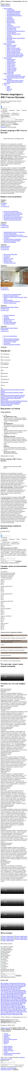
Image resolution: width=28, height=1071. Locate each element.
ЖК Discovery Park (18, 1014)
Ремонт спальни (11, 46)
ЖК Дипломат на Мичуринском (9, 983)
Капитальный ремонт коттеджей (15, 77)
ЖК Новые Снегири (21, 1008)
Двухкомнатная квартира (13, 12)
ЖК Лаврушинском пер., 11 (10, 989)
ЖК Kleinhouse (22, 998)
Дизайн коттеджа (11, 62)
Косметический (11, 22)
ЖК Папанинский (16, 994)
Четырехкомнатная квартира (14, 15)
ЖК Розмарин (14, 986)
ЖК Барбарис (22, 986)
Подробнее (3, 222)
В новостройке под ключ (13, 26)
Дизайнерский (11, 10)
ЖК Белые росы (16, 1004)
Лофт (2, 370)
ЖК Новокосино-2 (18, 1010)
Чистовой (9, 39)
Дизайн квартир (11, 59)
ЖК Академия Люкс (12, 1006)
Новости (6, 1036)
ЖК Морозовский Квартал (17, 991)
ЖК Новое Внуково (6, 994)
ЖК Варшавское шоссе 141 (11, 1013)
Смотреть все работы (6, 405)
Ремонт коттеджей (8, 73)
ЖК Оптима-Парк (18, 990)
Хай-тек (3, 385)
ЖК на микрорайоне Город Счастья (13, 1008)
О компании (7, 1035)
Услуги (9, 90)
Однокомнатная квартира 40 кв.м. (16, 31)
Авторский (10, 25)
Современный (4, 382)
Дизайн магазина (11, 70)
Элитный (9, 17)
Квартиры (3, 200)
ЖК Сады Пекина (16, 1007)
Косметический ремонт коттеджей (16, 76)
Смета (8, 86)
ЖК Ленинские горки (17, 984)
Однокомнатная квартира (13, 11)
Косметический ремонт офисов (15, 80)
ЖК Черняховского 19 (18, 997)
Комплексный (10, 19)
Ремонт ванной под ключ (13, 52)
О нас (5, 84)
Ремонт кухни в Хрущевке (14, 49)
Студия (9, 35)
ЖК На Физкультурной (7, 1003)
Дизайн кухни (10, 66)
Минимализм (4, 373)
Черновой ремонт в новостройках (16, 38)
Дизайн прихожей (11, 67)
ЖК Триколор (22, 993)
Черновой (9, 36)
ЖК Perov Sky (13, 1011)
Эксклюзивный (11, 42)
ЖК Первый (14, 998)
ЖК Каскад (8, 1004)
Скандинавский (5, 379)
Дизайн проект (8, 58)
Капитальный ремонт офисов (14, 82)
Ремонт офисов (8, 79)
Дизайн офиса (10, 60)
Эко (2, 388)
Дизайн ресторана (11, 69)
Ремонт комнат (8, 43)
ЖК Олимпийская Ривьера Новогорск (11, 1000)
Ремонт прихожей (11, 45)
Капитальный (10, 21)
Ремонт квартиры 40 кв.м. (14, 34)
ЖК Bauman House (18, 1003)
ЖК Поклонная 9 (14, 987)
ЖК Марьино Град (13, 989)
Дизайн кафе (10, 72)
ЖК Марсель (23, 1001)
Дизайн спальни (11, 65)
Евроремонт (10, 18)
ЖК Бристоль (8, 984)
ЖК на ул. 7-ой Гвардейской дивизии (13, 992)
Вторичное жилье (11, 29)
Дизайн (9, 24)
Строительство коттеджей (14, 75)
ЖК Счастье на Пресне (13, 1001)
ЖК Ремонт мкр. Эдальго (13, 1013)
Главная (3, 127)
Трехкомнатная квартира (13, 14)
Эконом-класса (11, 41)
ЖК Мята (9, 997)
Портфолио (7, 83)
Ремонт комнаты (8, 1047)
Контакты (9, 89)
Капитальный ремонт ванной (14, 56)
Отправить (15, 124)
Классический (4, 367)
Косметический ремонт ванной (15, 55)
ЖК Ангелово (8, 1007)
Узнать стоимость (5, 4)
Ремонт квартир (8, 8)
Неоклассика (4, 376)
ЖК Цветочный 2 (5, 987)
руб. (2, 546)
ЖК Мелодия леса (16, 996)
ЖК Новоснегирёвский (7, 1010)
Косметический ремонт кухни (15, 53)
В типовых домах (11, 28)
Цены (8, 87)
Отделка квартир (11, 32)
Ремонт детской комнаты (13, 51)
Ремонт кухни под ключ (13, 48)
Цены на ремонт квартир (10, 1039)
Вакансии (6, 1042)
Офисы (3, 201)
